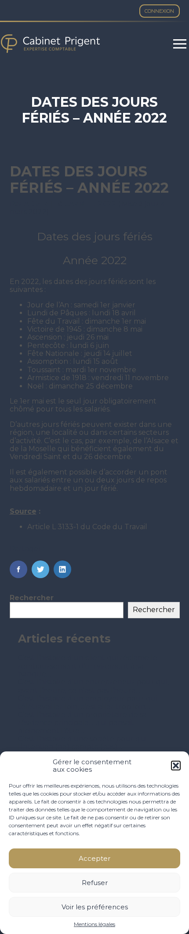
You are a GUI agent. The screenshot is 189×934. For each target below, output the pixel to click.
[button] (175, 765)
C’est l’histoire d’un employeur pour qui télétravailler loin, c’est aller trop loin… (87, 702)
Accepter (94, 858)
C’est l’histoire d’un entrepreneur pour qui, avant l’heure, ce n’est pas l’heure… (93, 686)
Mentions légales (94, 924)
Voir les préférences (95, 907)
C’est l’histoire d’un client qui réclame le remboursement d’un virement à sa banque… (87, 666)
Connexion (159, 11)
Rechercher (32, 598)
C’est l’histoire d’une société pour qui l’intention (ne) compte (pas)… (82, 743)
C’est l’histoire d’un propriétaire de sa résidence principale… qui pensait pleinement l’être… (82, 722)
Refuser (95, 882)
